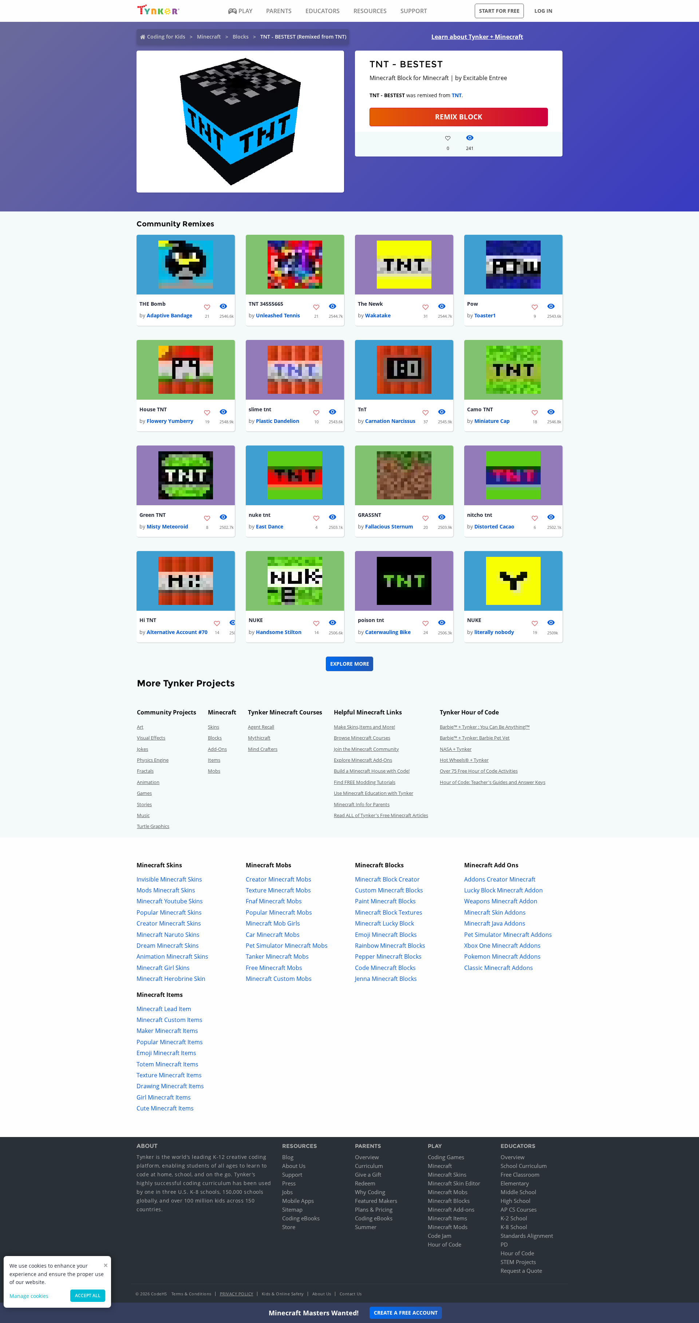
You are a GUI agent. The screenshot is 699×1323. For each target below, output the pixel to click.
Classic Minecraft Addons (498, 968)
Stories (144, 804)
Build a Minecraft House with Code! (372, 771)
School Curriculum (524, 1165)
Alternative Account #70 (177, 632)
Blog (287, 1157)
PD (504, 1244)
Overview (367, 1157)
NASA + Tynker (455, 749)
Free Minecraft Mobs (274, 968)
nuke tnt (259, 514)
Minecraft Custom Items (169, 1020)
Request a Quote (521, 1270)
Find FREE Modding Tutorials (364, 782)
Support (292, 1174)
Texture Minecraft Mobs (278, 890)
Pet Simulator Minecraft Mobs (287, 946)
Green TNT (152, 514)
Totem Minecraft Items (167, 1064)
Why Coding (370, 1192)
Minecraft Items (447, 1218)
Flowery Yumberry (170, 420)
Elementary (515, 1183)
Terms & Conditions (191, 1293)
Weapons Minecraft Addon (500, 901)
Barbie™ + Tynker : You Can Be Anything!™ (485, 727)
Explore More (349, 663)
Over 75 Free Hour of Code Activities (479, 771)
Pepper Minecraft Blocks (388, 956)
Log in (543, 10)
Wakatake (378, 315)
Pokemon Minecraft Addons (502, 956)
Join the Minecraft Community (366, 749)
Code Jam (439, 1235)
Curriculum (369, 1165)
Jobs (287, 1192)
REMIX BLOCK (458, 116)
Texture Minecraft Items (169, 1075)
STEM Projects (518, 1261)
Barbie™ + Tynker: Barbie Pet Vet (475, 737)
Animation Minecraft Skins (172, 956)
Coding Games (446, 1157)
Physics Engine (153, 760)
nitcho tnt (479, 514)
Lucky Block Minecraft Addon (503, 890)
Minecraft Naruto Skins (168, 935)
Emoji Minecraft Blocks (386, 935)
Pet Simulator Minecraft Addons (508, 935)
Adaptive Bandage (169, 315)
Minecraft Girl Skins (163, 968)
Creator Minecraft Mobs (278, 879)
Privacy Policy (236, 1293)
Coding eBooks (301, 1218)
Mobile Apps (298, 1200)
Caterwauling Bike (388, 632)
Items (214, 760)
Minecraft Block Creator (387, 879)
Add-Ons (217, 749)
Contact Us (351, 1293)
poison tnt (371, 620)
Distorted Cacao (494, 526)
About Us (293, 1165)
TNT (457, 95)
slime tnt (260, 409)
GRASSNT (369, 514)
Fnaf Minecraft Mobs (274, 901)
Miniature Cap (492, 420)
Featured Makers (376, 1200)
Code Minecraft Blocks (385, 968)
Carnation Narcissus (390, 420)
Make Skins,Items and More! (364, 727)
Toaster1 (485, 315)
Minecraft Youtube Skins (170, 901)
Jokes (142, 749)
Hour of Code (444, 1244)
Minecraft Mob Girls (273, 923)
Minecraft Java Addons (494, 923)
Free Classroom (520, 1174)
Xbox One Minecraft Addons (502, 946)
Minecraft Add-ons (451, 1209)
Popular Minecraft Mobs (279, 912)
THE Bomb (152, 303)
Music (143, 815)
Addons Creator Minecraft (500, 879)
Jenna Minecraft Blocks (386, 979)
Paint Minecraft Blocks (385, 901)
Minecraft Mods (447, 1227)
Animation (148, 782)
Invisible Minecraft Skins (169, 879)
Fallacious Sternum (389, 526)
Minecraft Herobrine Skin (171, 979)
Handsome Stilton (278, 632)
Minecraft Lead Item (164, 1009)
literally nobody (494, 632)
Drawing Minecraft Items (170, 1086)
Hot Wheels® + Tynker (464, 760)
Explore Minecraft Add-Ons (363, 760)
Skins (213, 727)
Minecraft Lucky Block (384, 923)
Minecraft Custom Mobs (279, 979)
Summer (365, 1227)
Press (289, 1183)
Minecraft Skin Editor (454, 1183)
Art (140, 727)
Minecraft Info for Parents (362, 804)
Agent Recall (261, 727)
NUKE (256, 620)
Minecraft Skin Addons (495, 912)
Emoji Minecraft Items (166, 1053)
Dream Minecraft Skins (168, 946)
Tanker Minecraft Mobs (277, 956)
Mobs (214, 771)
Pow (472, 303)
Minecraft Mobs (447, 1192)
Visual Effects (151, 737)
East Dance (269, 526)
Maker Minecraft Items (167, 1031)
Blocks (241, 36)
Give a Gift (368, 1174)
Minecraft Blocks (449, 1200)
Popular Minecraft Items (170, 1042)
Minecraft (209, 36)
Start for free (499, 10)
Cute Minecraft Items (165, 1108)
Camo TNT (480, 409)
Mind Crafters (262, 749)
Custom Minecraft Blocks (389, 890)
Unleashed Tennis (278, 315)
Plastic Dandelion (277, 420)
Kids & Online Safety (283, 1293)
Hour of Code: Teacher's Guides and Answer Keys (492, 782)
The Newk (370, 303)
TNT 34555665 (266, 303)
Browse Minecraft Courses (362, 737)
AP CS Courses (519, 1209)
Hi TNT (147, 620)
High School (515, 1200)
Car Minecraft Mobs (273, 935)
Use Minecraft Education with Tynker (373, 793)
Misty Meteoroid (167, 526)
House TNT (153, 409)
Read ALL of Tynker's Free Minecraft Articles (381, 815)
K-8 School (514, 1227)
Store (288, 1227)
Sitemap (292, 1209)
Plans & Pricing (373, 1209)
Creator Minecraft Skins (169, 923)
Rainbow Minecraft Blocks (390, 946)
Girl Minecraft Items (164, 1097)
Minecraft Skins (447, 1174)
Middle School (518, 1192)
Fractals (145, 771)
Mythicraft (259, 737)
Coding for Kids (166, 36)
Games (144, 793)
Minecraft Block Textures (388, 912)
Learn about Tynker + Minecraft (477, 37)
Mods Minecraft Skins (166, 890)
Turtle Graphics (153, 826)
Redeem (365, 1183)
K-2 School (514, 1218)
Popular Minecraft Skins (169, 912)
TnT (362, 409)
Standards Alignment (527, 1235)
